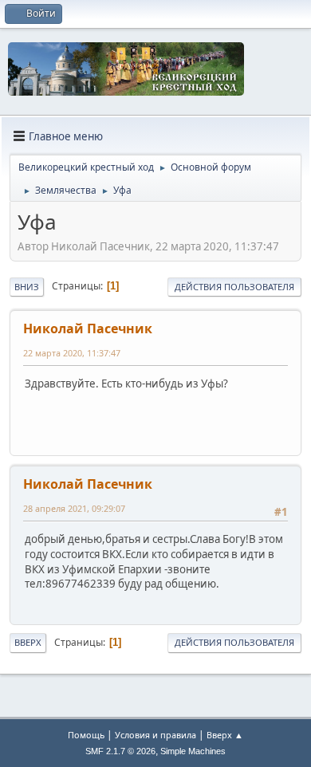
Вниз (26, 287)
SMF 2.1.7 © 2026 (120, 751)
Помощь (86, 735)
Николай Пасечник (87, 328)
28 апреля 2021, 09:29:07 (74, 508)
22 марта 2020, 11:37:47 (71, 353)
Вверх (27, 642)
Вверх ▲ (225, 735)
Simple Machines (193, 751)
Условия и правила (155, 735)
